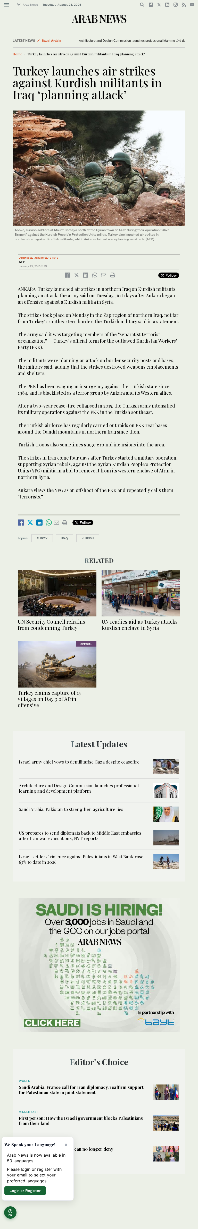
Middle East (28, 1112)
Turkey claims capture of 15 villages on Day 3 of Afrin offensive (49, 698)
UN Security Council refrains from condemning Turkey (51, 624)
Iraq (64, 538)
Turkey (42, 538)
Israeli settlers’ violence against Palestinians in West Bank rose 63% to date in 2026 (81, 859)
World (24, 1081)
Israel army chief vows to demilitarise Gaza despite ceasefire (79, 762)
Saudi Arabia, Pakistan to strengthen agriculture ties (71, 809)
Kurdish (88, 538)
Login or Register (25, 1190)
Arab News (30, 4)
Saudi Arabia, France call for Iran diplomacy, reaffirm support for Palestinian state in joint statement (81, 1089)
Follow (170, 275)
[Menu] (6, 5)
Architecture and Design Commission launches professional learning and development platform (79, 788)
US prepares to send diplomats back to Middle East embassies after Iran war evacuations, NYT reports (80, 835)
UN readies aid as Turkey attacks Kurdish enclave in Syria (140, 624)
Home (17, 54)
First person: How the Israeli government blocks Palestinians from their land (81, 1120)
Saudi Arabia (51, 41)
